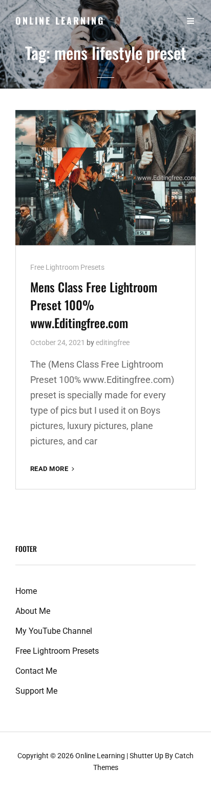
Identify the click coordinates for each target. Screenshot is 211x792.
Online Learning (59, 20)
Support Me (36, 691)
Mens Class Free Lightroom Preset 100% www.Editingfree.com (93, 304)
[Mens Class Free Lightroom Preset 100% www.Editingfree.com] (105, 177)
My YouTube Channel (53, 631)
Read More (53, 469)
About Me (32, 611)
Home (26, 591)
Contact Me (36, 671)
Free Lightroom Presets (67, 267)
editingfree (113, 342)
